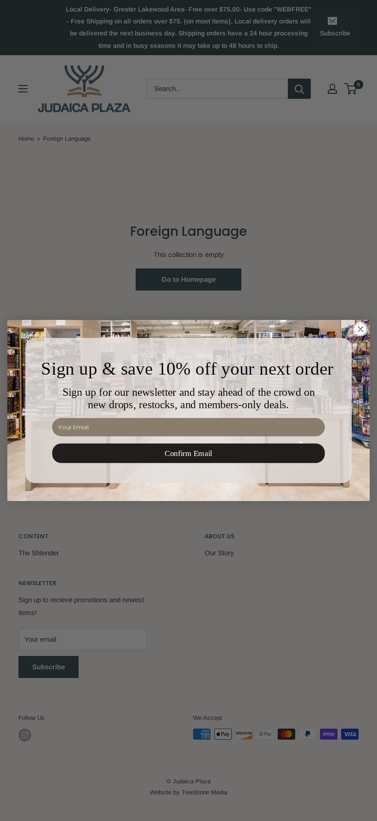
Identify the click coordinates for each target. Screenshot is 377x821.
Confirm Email (188, 453)
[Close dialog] (360, 329)
